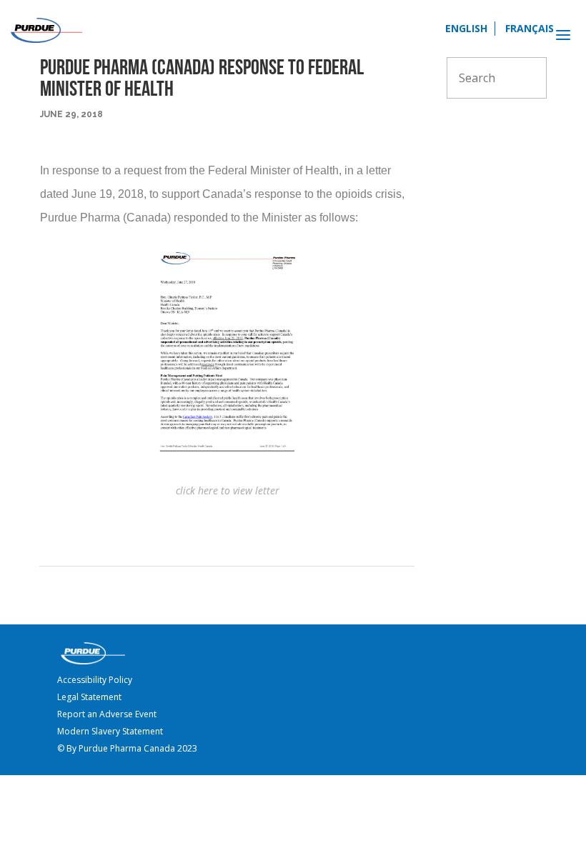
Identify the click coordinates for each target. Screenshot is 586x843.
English (466, 28)
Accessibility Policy (94, 680)
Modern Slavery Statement (110, 731)
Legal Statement (89, 697)
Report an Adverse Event (107, 714)
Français (529, 28)
